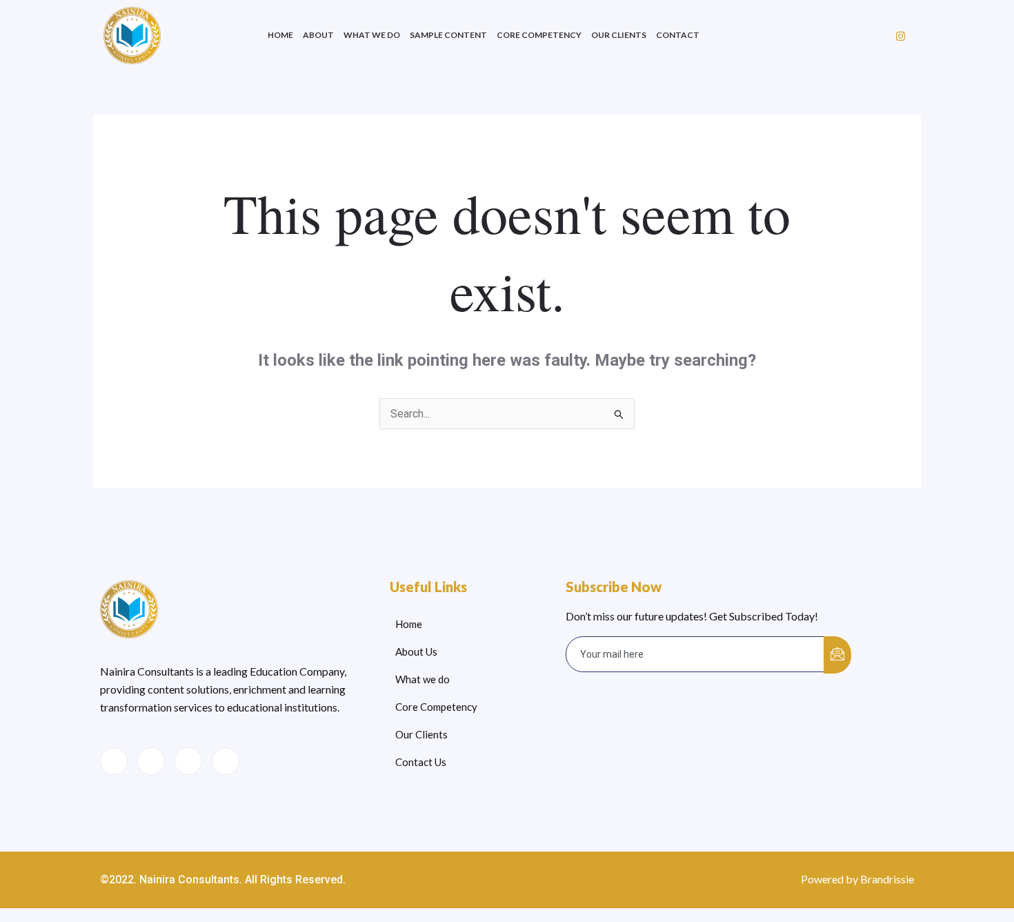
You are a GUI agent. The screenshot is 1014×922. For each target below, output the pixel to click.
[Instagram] (900, 36)
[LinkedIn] (188, 761)
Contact (677, 35)
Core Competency (539, 35)
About (318, 35)
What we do (372, 35)
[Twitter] (151, 761)
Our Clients (618, 35)
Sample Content (448, 35)
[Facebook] (114, 761)
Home (280, 35)
